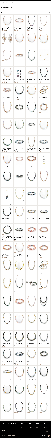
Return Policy (31, 427)
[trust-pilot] (45, 435)
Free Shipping (31, 426)
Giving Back (38, 426)
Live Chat (22, 426)
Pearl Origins (46, 426)
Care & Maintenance (47, 431)
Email (22, 427)
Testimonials (38, 427)
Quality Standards (47, 427)
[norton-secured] (42, 435)
